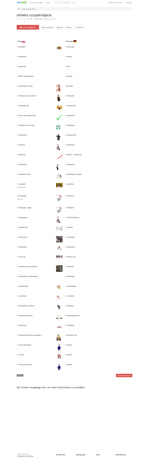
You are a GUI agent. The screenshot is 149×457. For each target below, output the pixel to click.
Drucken (60, 27)
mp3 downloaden (48, 27)
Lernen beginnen (29, 27)
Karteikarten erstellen (36, 3)
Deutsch (20, 375)
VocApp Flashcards (23, 454)
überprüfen (80, 27)
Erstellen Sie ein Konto (115, 3)
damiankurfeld (51, 19)
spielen (70, 27)
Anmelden (129, 3)
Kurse (48, 3)
